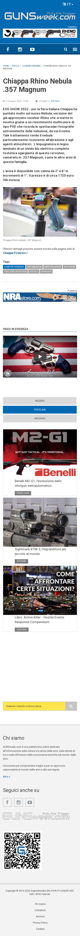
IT (68, 4)
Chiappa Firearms (15, 252)
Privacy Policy (40, 923)
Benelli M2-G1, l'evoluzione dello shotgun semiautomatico (38, 483)
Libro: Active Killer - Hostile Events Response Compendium (39, 619)
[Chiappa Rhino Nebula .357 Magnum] (40, 212)
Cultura (22, 629)
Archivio (39, 418)
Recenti (40, 400)
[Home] (40, 15)
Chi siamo (40, 904)
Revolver (46, 271)
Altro (6, 776)
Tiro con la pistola (15, 271)
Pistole (55, 101)
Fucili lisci (23, 493)
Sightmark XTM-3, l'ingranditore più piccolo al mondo (40, 551)
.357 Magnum (34, 267)
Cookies (40, 929)
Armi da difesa (52, 267)
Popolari (47, 409)
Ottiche (21, 561)
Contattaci (40, 910)
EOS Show (69, 267)
